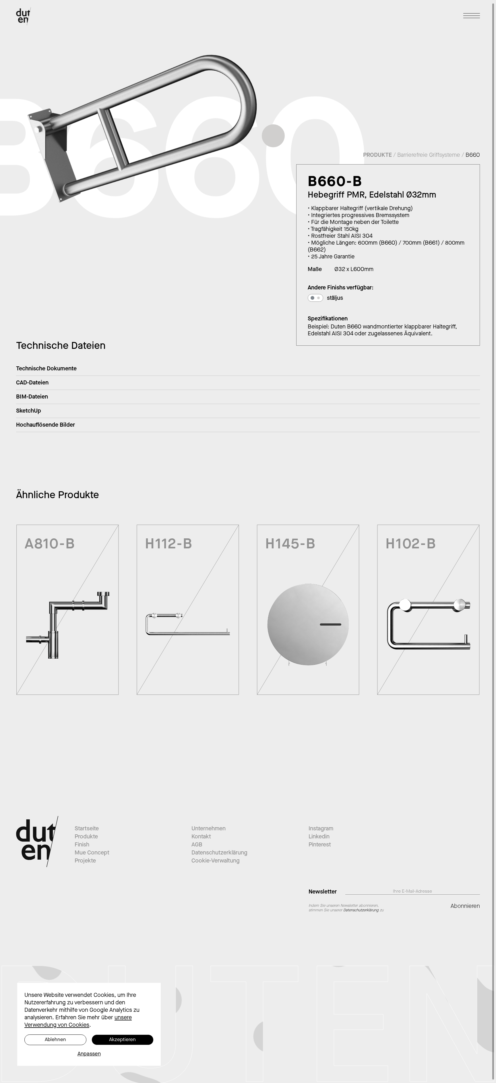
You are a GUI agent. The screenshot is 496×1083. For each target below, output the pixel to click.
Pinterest (320, 844)
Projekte (85, 861)
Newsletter (323, 891)
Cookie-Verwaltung (215, 861)
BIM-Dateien (32, 397)
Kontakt (201, 836)
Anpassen (89, 1053)
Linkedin (319, 836)
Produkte (86, 836)
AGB (196, 844)
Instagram (321, 828)
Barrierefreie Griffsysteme (428, 155)
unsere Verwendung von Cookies (78, 1021)
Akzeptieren (122, 1039)
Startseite (87, 828)
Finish (82, 844)
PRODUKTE (377, 155)
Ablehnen (55, 1039)
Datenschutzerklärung (219, 852)
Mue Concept (92, 852)
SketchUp (28, 411)
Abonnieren (465, 906)
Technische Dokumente (46, 368)
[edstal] (312, 297)
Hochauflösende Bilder (45, 425)
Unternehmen (208, 828)
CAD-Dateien (32, 382)
